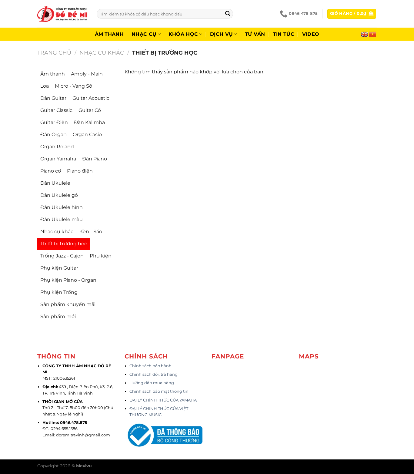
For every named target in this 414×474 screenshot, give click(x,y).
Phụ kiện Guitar (59, 268)
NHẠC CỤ (144, 34)
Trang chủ (54, 52)
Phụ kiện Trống (59, 292)
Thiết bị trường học (63, 244)
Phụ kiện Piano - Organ (68, 280)
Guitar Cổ (89, 110)
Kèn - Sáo (90, 231)
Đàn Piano (94, 159)
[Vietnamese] (373, 33)
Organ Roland (57, 147)
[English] (365, 33)
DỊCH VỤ (221, 34)
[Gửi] (227, 14)
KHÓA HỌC (183, 34)
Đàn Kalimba (89, 122)
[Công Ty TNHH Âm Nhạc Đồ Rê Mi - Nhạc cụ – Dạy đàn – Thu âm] (62, 14)
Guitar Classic (56, 110)
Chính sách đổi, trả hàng (153, 374)
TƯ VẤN (255, 34)
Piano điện (80, 171)
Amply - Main (87, 74)
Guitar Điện (54, 122)
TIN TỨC (283, 34)
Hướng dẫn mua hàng (151, 383)
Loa (44, 86)
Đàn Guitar (53, 98)
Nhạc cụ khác (101, 52)
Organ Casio (87, 134)
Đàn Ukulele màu (61, 219)
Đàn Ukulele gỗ (59, 195)
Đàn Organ (53, 134)
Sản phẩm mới (58, 316)
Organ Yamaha (58, 159)
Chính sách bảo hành (150, 366)
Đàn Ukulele (55, 183)
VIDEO (310, 34)
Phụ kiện (101, 256)
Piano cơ (50, 171)
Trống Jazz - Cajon (62, 256)
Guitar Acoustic (90, 98)
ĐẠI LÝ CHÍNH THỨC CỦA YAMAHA (163, 400)
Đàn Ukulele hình (61, 207)
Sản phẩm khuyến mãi (67, 304)
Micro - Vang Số (73, 86)
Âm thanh (109, 34)
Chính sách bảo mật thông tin (159, 391)
